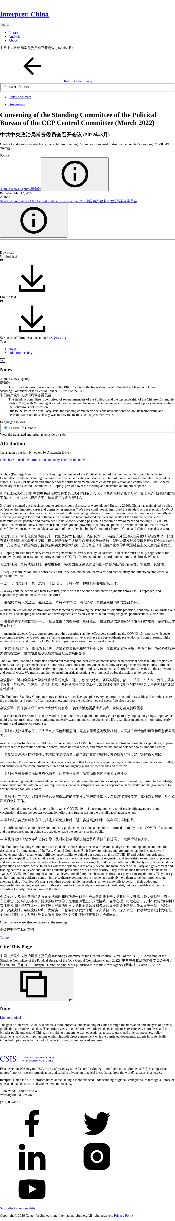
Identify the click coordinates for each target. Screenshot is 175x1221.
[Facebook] (3, 247)
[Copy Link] (37, 247)
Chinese (30, 428)
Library (14, 32)
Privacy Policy (124, 1215)
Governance (17, 104)
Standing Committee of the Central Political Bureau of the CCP (68, 201)
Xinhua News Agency (20, 189)
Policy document (20, 97)
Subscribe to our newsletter (18, 1208)
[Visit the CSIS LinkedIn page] (32, 1171)
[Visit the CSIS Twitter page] (97, 1138)
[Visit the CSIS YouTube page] (32, 1204)
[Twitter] (10, 247)
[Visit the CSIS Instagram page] (97, 1171)
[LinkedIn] (17, 247)
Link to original (10, 1017)
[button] (75, 174)
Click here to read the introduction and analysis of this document (43, 460)
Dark (25, 87)
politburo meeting (20, 352)
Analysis (14, 36)
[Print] (30, 247)
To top (4, 937)
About (13, 40)
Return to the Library (78, 81)
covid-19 (14, 349)
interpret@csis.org (54, 337)
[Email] (23, 247)
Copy (69, 999)
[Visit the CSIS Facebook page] (32, 1138)
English (14, 428)
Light (12, 87)
